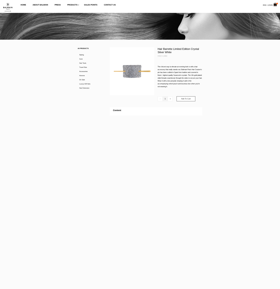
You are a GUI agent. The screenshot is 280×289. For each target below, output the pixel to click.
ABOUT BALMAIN (40, 5)
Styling (81, 55)
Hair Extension (84, 88)
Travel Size (83, 67)
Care (81, 59)
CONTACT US (110, 5)
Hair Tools (82, 63)
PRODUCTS (72, 5)
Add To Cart (186, 99)
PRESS (58, 5)
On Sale (82, 80)
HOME (23, 5)
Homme (82, 75)
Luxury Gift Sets (84, 84)
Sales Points (90, 5)
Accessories (83, 71)
